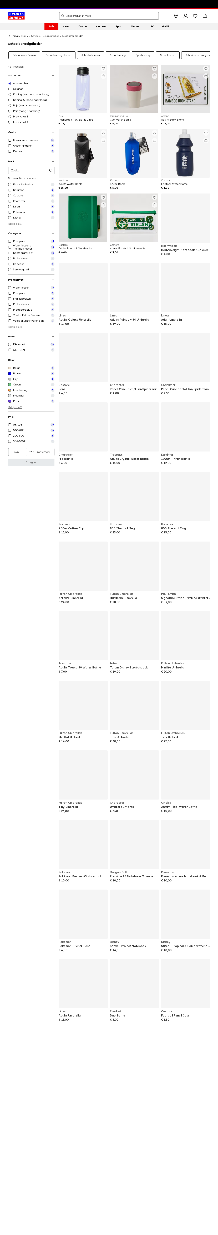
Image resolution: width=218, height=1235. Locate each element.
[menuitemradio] (31, 83)
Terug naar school (50, 36)
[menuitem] (51, 26)
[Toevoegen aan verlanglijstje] (103, 68)
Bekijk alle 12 (15, 327)
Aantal (33, 178)
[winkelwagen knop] (205, 16)
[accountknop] (185, 16)
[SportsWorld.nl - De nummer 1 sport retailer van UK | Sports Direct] (16, 16)
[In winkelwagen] (103, 76)
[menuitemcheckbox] (31, 140)
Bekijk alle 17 (15, 223)
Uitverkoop (34, 36)
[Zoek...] (62, 16)
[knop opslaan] (176, 16)
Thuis (23, 36)
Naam (22, 178)
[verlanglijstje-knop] (195, 16)
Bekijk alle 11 (15, 407)
